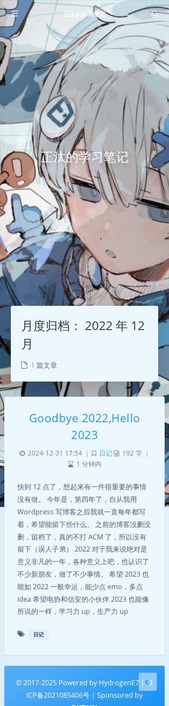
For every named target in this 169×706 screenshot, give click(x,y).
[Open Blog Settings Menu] (148, 682)
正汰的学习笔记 (84, 14)
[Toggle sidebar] (14, 14)
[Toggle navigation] (155, 14)
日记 (105, 453)
